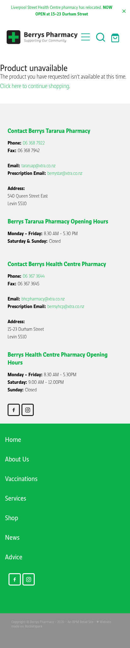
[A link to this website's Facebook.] (14, 410)
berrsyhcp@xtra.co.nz (65, 306)
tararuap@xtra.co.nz (38, 166)
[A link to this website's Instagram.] (27, 410)
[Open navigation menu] (85, 37)
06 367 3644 (33, 276)
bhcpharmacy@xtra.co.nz (43, 299)
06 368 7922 (34, 143)
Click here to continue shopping (34, 86)
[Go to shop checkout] (115, 37)
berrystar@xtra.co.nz (64, 173)
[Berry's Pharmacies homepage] (42, 37)
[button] (100, 37)
